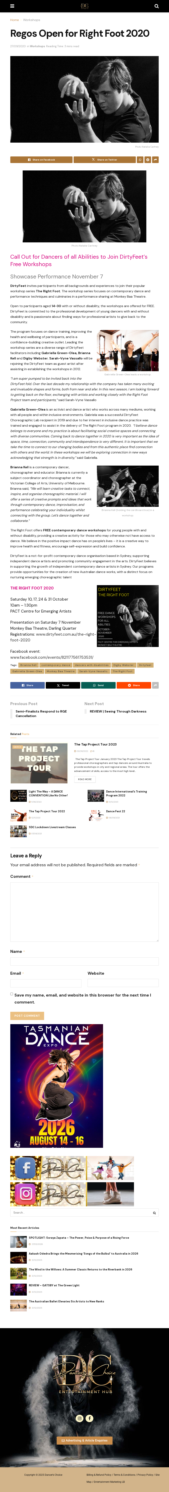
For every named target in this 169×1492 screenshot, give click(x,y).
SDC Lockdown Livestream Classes (52, 827)
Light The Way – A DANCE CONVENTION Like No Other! (48, 793)
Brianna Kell (28, 665)
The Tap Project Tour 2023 (95, 744)
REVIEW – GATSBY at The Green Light (54, 1285)
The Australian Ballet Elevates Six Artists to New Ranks (66, 1301)
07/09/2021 (36, 833)
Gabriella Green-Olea (27, 671)
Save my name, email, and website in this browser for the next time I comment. (82, 998)
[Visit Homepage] (84, 6)
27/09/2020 (18, 46)
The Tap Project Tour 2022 (47, 811)
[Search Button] (157, 6)
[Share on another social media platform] (155, 159)
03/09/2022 (82, 751)
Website (96, 973)
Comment (22, 876)
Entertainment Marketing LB (109, 1481)
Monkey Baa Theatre (61, 671)
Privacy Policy (145, 1474)
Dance (18, 746)
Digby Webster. (124, 665)
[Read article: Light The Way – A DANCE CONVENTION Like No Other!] (18, 796)
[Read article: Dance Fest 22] (96, 815)
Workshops (31, 20)
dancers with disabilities (92, 665)
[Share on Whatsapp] (140, 159)
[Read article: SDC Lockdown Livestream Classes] (18, 831)
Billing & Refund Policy (99, 1474)
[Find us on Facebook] (89, 1418)
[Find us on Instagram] (79, 1418)
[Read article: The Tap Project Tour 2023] (39, 762)
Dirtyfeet (145, 665)
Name (17, 951)
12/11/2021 (35, 817)
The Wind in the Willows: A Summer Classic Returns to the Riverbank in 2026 (80, 1269)
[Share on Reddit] (147, 159)
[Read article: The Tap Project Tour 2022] (18, 815)
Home (14, 20)
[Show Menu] (12, 6)
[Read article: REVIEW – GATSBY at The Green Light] (18, 1289)
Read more (87, 778)
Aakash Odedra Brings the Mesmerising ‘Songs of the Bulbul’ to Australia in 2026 (83, 1253)
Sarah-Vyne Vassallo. (93, 671)
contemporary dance (55, 665)
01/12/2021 (113, 802)
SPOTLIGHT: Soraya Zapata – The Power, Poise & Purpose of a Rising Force (79, 1238)
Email (17, 973)
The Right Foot (123, 671)
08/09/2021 (114, 817)
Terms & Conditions (124, 1474)
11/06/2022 (36, 802)
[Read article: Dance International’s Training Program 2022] (96, 796)
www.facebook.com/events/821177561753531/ (52, 657)
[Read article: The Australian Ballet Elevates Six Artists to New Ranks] (18, 1305)
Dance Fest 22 (115, 811)
